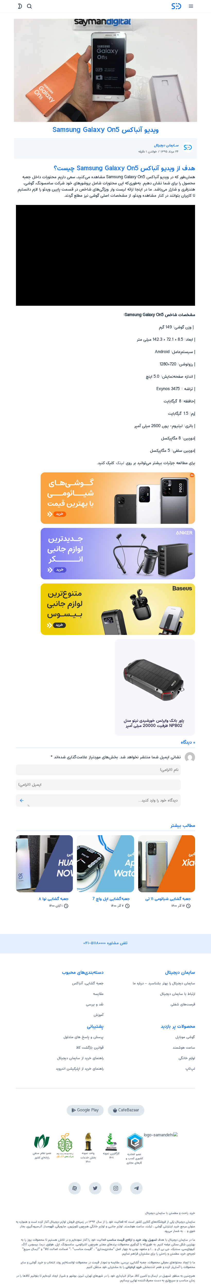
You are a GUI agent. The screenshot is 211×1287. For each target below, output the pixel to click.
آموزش (98, 1015)
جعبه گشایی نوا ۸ (54, 898)
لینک (119, 463)
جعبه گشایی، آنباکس (87, 983)
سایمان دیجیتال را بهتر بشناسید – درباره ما (164, 983)
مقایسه (98, 994)
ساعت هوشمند (184, 1047)
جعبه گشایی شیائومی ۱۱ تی (168, 898)
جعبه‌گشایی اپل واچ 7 (111, 898)
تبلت (149, 1226)
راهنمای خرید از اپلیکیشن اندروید (79, 1069)
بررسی (125, 1262)
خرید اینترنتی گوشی (166, 1226)
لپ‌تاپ (190, 1069)
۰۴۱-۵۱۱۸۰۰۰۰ (95, 943)
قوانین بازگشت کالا (89, 1047)
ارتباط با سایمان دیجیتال (177, 994)
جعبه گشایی (138, 1262)
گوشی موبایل (185, 1037)
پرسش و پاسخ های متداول (83, 1037)
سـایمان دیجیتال (166, 145)
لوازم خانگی (187, 1058)
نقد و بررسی (94, 1004)
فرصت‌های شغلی (183, 1004)
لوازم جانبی (115, 1226)
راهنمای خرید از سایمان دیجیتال (80, 1058)
